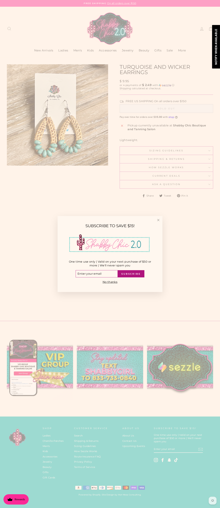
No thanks (110, 282)
